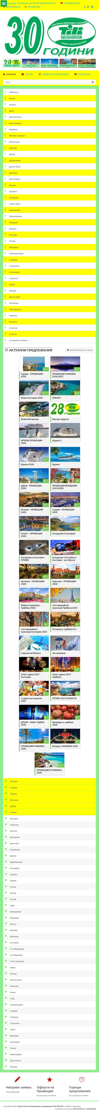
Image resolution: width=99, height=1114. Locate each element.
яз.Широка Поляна (18, 340)
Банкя (12, 98)
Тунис (12, 1029)
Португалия (15, 980)
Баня (11, 111)
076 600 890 (34, 6)
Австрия (14, 818)
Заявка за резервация (55, 74)
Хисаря (12, 291)
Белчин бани (15, 117)
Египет (13, 812)
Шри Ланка (15, 1060)
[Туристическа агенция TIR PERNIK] (49, 34)
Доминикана (16, 862)
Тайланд (14, 1017)
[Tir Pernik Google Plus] (88, 7)
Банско (12, 104)
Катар (13, 887)
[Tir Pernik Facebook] (85, 7)
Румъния (14, 986)
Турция (13, 794)
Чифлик (13, 315)
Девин (12, 154)
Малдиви (14, 918)
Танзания (14, 1023)
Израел (13, 874)
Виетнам (14, 843)
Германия (15, 849)
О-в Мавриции (17, 949)
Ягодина (13, 322)
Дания (13, 856)
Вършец (13, 148)
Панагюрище (15, 216)
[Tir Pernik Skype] (92, 7)
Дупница (13, 173)
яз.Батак (13, 328)
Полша (13, 973)
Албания (14, 825)
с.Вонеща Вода (16, 253)
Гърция (13, 787)
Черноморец (15, 309)
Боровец (13, 129)
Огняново (13, 197)
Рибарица (14, 247)
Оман (12, 967)
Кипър (13, 893)
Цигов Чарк (14, 297)
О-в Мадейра (16, 955)
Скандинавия (16, 1004)
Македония (15, 911)
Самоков (13, 259)
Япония (13, 1067)
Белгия (13, 831)
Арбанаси (13, 92)
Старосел (13, 278)
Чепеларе (14, 303)
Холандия (15, 1042)
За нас (29, 74)
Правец (12, 228)
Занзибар (14, 868)
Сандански (14, 266)
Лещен (12, 185)
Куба (12, 905)
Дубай (13, 806)
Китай (13, 899)
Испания (14, 800)
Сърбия (13, 1011)
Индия (13, 880)
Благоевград (15, 123)
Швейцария (16, 1054)
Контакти (84, 74)
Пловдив (13, 222)
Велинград (14, 142)
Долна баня (14, 166)
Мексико (14, 936)
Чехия (13, 1048)
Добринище (15, 160)
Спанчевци (14, 272)
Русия (12, 992)
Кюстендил (14, 179)
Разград (13, 235)
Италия (13, 781)
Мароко (14, 930)
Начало (11, 74)
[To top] (93, 1103)
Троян (12, 284)
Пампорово (14, 210)
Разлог (12, 241)
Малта (13, 924)
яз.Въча (13, 334)
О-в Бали (14, 942)
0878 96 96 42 (13, 6)
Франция (14, 1036)
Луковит (13, 191)
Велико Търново (17, 135)
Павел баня (14, 204)
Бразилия (14, 837)
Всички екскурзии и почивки (81, 350)
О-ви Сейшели (17, 961)
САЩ (12, 998)
